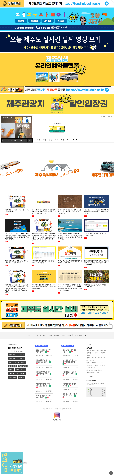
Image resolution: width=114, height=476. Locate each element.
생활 (62, 140)
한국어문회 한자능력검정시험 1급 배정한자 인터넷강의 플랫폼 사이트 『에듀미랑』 (70, 211)
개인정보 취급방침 (54, 335)
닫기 (25, 463)
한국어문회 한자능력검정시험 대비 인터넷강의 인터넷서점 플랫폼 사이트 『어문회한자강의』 (44, 211)
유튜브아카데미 (13, 373)
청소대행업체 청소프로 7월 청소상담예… (70, 361)
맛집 (50, 140)
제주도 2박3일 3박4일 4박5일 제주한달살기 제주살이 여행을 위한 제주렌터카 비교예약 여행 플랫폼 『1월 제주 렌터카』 (17, 236)
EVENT (74, 140)
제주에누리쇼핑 (20, 370)
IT (68, 140)
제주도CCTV (12, 362)
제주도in (10, 370)
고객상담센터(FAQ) (12, 344)
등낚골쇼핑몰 (23, 366)
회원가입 (110, 116)
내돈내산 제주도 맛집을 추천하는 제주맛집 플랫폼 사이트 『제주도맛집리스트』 (96, 211)
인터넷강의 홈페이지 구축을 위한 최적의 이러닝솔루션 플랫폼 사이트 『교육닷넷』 (96, 262)
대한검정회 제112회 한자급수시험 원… (43, 385)
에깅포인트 (20, 358)
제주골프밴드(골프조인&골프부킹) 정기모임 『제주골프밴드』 (17, 262)
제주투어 (22, 373)
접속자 (69, 335)
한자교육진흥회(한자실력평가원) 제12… (43, 373)
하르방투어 (21, 362)
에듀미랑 (21, 377)
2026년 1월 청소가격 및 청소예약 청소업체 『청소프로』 (70, 262)
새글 (63, 335)
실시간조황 (20, 354)
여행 (44, 140)
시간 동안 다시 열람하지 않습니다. (14, 140)
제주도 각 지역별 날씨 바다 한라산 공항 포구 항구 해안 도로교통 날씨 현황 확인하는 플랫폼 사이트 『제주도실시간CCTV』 (70, 287)
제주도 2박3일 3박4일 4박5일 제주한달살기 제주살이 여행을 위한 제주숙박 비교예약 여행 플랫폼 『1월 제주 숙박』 (70, 236)
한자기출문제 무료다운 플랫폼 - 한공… (43, 361)
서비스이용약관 (41, 335)
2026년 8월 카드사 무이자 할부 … (43, 351)
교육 (38, 140)
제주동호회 (11, 354)
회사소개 (30, 335)
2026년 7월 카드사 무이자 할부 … (43, 396)
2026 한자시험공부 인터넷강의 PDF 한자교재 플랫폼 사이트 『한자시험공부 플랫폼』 (44, 286)
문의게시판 (11, 358)
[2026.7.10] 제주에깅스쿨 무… (70, 351)
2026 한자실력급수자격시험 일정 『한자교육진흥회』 (43, 262)
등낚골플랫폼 (12, 366)
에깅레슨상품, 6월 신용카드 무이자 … (70, 395)
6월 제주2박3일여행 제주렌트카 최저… (69, 373)
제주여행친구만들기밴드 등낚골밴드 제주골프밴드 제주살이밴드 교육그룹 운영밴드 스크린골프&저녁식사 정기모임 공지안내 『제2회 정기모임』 (17, 288)
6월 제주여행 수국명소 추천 (69, 385)
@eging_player (57, 419)
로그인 (103, 116)
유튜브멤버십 (12, 377)
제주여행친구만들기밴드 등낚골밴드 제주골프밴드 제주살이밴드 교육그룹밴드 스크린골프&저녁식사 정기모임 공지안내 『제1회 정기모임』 (44, 237)
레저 (56, 140)
